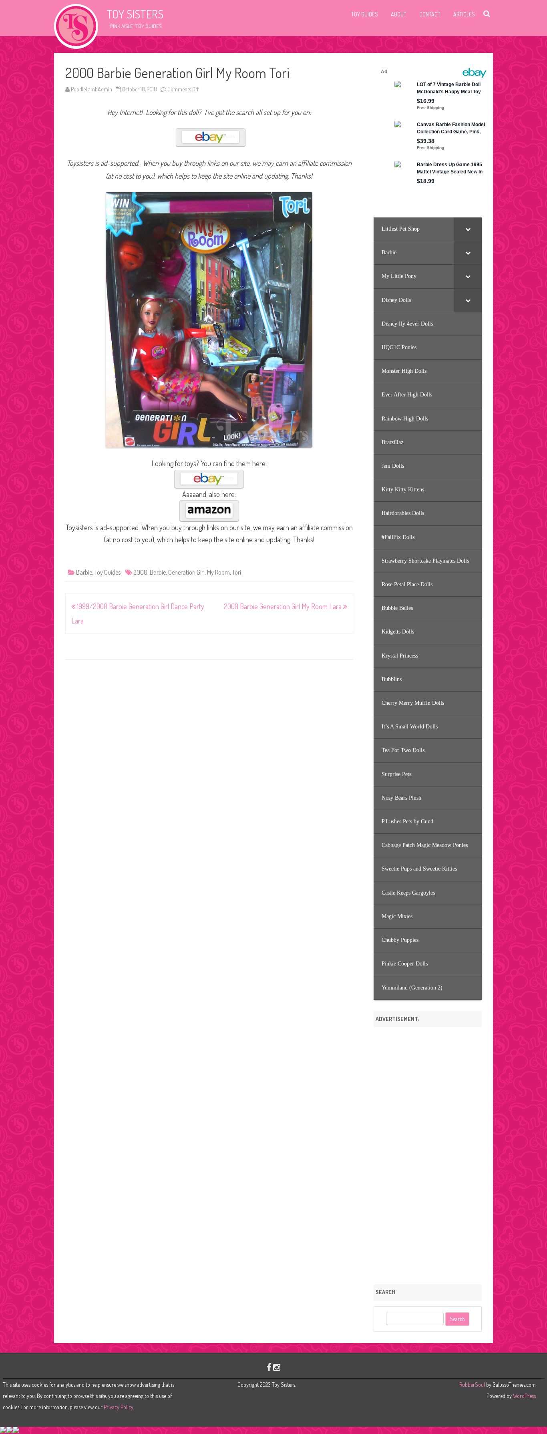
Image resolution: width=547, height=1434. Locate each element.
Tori (236, 572)
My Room (218, 572)
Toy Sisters (135, 14)
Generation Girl (186, 572)
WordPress (524, 1395)
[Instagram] (276, 1367)
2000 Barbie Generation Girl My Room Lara (283, 606)
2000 (140, 572)
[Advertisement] (428, 1153)
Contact (429, 14)
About (398, 14)
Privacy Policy (118, 1407)
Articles (464, 14)
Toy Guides (364, 14)
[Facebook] (269, 1367)
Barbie (84, 572)
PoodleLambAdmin (91, 89)
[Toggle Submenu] (468, 229)
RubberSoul (472, 1384)
